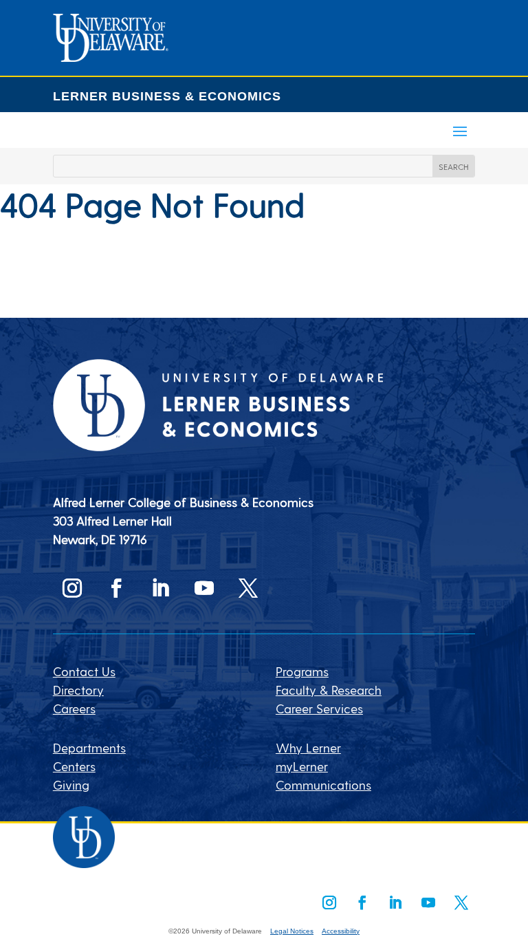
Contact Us (84, 671)
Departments (89, 747)
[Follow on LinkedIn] (160, 588)
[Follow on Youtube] (204, 588)
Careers (74, 708)
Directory (78, 689)
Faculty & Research (329, 689)
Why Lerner (308, 747)
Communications (323, 784)
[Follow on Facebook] (116, 588)
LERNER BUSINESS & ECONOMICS (167, 96)
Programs (302, 671)
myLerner (302, 766)
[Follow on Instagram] (72, 588)
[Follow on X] (248, 588)
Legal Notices (292, 931)
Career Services (319, 708)
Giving (71, 784)
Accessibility (341, 931)
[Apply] (110, 57)
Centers (74, 766)
